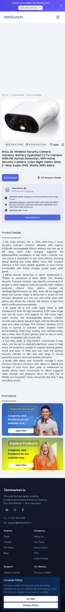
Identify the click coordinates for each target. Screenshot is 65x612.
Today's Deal (17, 94)
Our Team (39, 542)
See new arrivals (28, 7)
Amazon (30, 191)
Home (5, 94)
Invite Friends (41, 558)
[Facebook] (23, 510)
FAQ (36, 553)
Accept (31, 598)
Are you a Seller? (43, 572)
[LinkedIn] (7, 510)
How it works (40, 547)
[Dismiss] (61, 6)
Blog (6, 553)
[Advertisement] (32, 59)
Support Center (12, 572)
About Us (39, 536)
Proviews (8, 547)
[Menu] (58, 17)
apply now (20, 430)
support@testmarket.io (19, 522)
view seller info (32, 217)
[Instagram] (15, 510)
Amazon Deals (34, 94)
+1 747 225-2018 (16, 518)
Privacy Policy (30, 605)
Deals (7, 536)
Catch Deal (10, 177)
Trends (7, 542)
